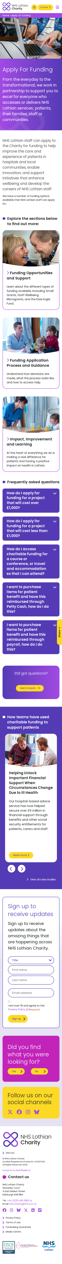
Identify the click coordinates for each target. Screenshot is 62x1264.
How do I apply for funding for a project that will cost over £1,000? (26, 500)
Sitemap (10, 1152)
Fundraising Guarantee (18, 1227)
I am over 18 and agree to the (26, 1007)
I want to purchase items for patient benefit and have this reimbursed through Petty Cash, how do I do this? (28, 599)
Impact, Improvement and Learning (29, 442)
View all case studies (43, 879)
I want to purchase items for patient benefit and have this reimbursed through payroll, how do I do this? (26, 637)
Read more (20, 855)
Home (6, 15)
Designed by (15, 1170)
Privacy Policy (16, 1009)
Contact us (18, 1176)
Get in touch (27, 688)
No (36, 1071)
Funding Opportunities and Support (29, 275)
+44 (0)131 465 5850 (18, 1200)
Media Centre (13, 1231)
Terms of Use (13, 1222)
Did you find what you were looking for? (28, 1054)
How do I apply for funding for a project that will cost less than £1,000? (27, 528)
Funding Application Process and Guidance (28, 363)
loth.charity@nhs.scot (22, 1203)
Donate (44, 7)
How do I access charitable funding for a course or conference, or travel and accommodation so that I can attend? (27, 561)
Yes (14, 1071)
